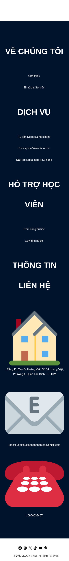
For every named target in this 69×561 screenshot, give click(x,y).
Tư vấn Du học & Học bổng (34, 136)
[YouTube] (41, 549)
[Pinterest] (46, 549)
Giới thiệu (34, 75)
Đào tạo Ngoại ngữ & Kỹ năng (34, 159)
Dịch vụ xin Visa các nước (34, 148)
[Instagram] (25, 549)
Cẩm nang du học (34, 229)
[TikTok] (35, 549)
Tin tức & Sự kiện (34, 87)
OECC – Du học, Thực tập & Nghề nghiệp (23, 8)
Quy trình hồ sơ (34, 240)
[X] (30, 549)
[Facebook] (20, 549)
